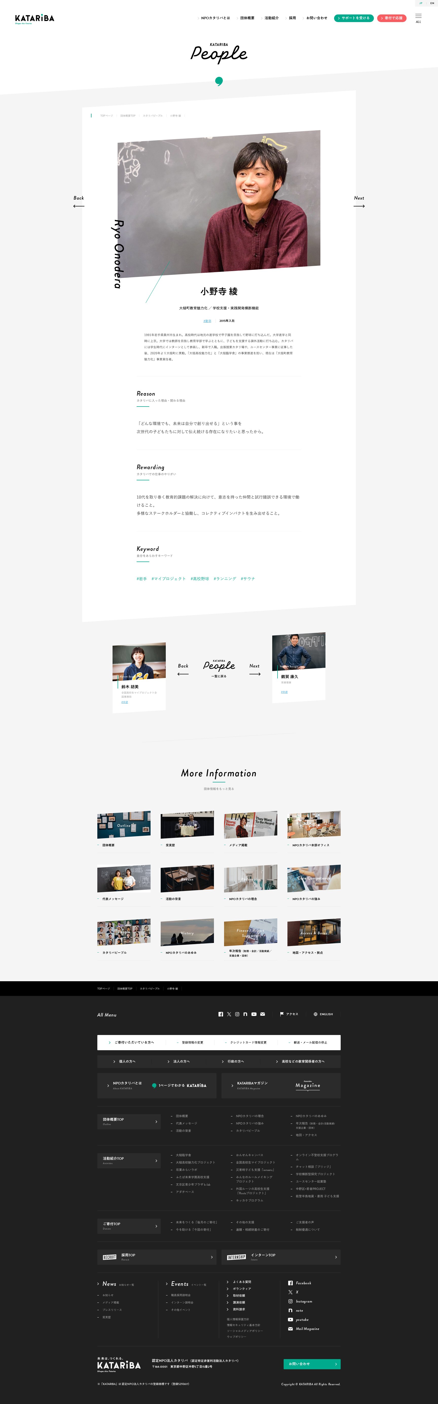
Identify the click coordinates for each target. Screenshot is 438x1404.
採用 (292, 18)
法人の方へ (181, 1061)
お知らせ (108, 1295)
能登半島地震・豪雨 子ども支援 (317, 1196)
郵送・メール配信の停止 (310, 1042)
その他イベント (181, 1310)
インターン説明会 (182, 1302)
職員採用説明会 (181, 1295)
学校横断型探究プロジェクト (315, 1174)
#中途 (124, 702)
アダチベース (185, 1192)
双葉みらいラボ (186, 1170)
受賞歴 (106, 1317)
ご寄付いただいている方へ (134, 1042)
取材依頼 (239, 1295)
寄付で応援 (394, 18)
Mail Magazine (262, 1014)
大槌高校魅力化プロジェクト (195, 1163)
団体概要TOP (128, 115)
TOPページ (106, 115)
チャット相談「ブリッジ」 (314, 1167)
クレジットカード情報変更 (248, 1042)
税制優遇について (308, 1230)
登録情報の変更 (192, 1042)
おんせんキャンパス (249, 1155)
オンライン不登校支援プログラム (317, 1157)
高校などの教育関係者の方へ (303, 1061)
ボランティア (242, 1288)
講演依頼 (239, 1302)
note (245, 1014)
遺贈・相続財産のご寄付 (252, 1230)
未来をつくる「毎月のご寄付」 (197, 1222)
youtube (254, 1014)
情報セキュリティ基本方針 (243, 1325)
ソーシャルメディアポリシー (245, 1331)
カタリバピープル (153, 115)
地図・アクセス (306, 1135)
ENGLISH (326, 1014)
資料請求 (239, 1309)
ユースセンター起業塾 (311, 1182)
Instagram (237, 1014)
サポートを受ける (356, 18)
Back (79, 199)
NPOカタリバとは (215, 18)
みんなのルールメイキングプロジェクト (254, 1179)
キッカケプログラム (249, 1201)
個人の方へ (127, 1061)
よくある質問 (242, 1282)
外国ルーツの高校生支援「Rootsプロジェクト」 (252, 1191)
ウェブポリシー (236, 1337)
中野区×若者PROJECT (310, 1189)
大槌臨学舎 (183, 1155)
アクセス (292, 1014)
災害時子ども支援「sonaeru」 (256, 1170)
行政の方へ (236, 1061)
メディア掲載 (110, 1302)
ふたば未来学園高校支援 (192, 1177)
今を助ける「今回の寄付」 (194, 1230)
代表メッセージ (186, 1123)
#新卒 (207, 320)
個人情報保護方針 (238, 1319)
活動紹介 (272, 18)
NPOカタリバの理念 (250, 1116)
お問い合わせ (316, 18)
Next (359, 199)
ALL (418, 22)
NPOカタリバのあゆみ (311, 1116)
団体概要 (247, 18)
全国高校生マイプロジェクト (256, 1163)
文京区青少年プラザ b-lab (193, 1185)
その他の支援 (245, 1222)
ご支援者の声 (305, 1222)
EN (432, 3)
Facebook (220, 1014)
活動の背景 (183, 1131)
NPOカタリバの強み (250, 1123)
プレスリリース (112, 1310)
